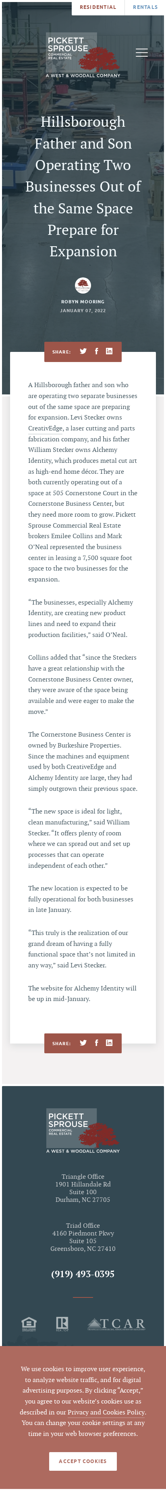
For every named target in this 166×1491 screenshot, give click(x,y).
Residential (98, 7)
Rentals (145, 7)
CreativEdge (45, 428)
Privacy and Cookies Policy (106, 1412)
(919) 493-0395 (82, 1274)
